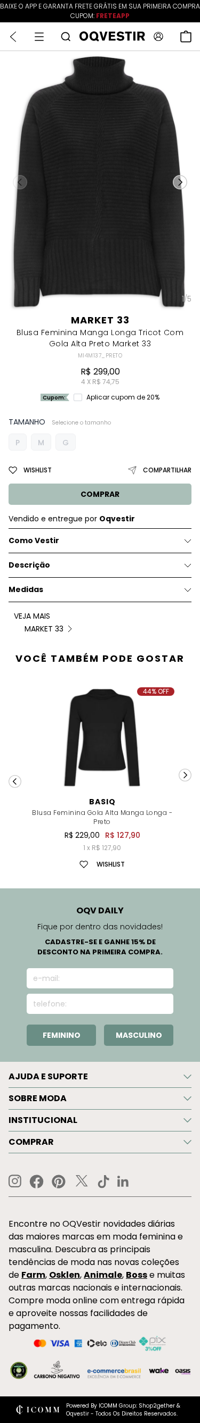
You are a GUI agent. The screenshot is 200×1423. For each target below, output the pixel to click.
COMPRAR (100, 494)
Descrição (29, 565)
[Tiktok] (103, 1181)
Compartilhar (167, 470)
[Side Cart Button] (185, 36)
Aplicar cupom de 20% (122, 397)
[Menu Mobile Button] (39, 36)
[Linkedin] (123, 1181)
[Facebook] (36, 1181)
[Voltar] (13, 36)
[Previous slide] (15, 781)
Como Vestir (34, 540)
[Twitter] (82, 1181)
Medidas (26, 589)
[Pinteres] (59, 1181)
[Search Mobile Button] (65, 36)
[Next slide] (185, 775)
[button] (180, 182)
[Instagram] (15, 1181)
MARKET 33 (100, 320)
